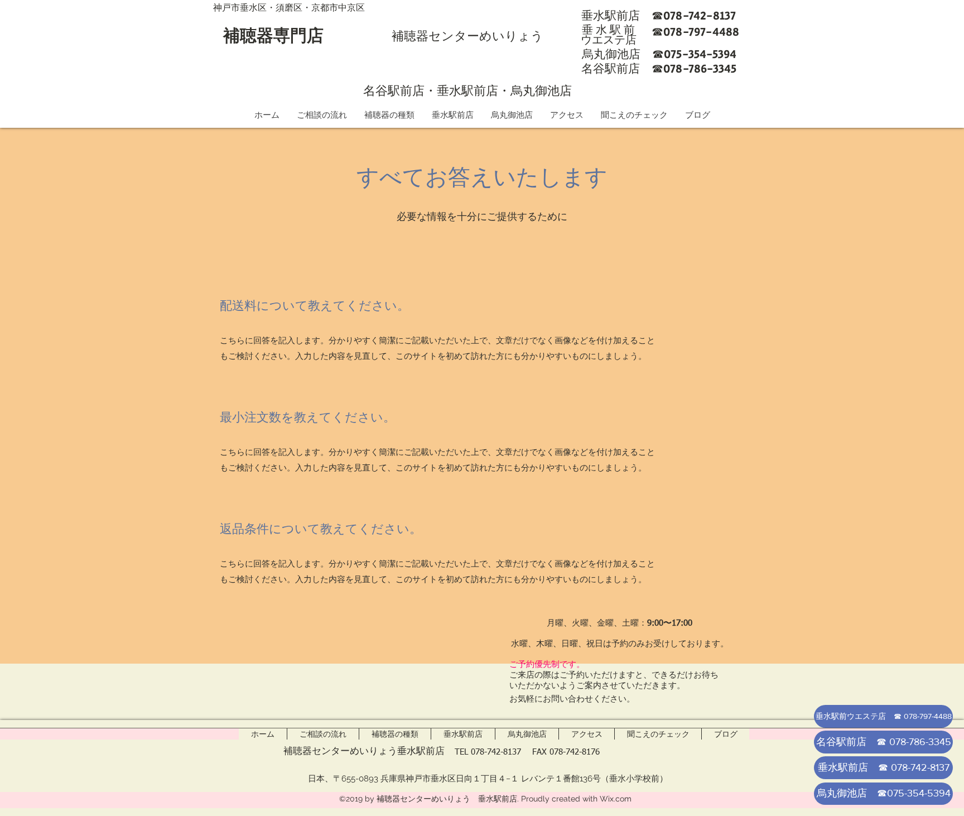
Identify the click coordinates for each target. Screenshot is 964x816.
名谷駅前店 (394, 90)
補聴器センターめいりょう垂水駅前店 (364, 750)
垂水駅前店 (467, 90)
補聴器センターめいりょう (467, 35)
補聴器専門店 (273, 35)
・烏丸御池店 (535, 90)
